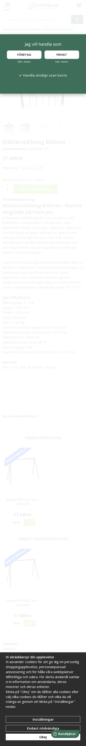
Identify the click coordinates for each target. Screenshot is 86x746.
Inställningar (43, 719)
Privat (61, 55)
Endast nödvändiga (43, 728)
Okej (43, 737)
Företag (24, 55)
